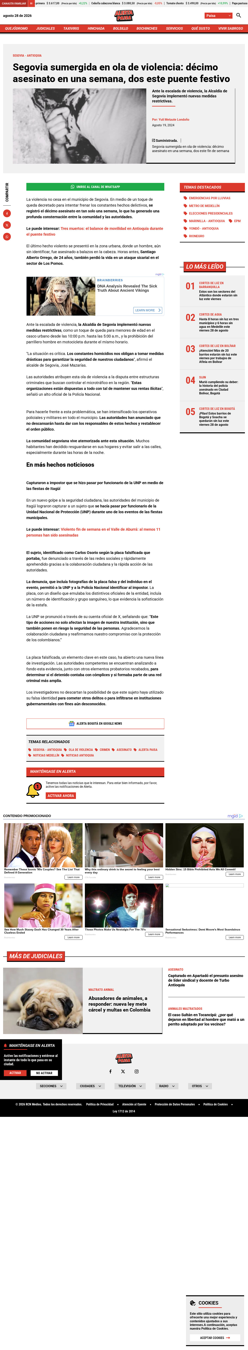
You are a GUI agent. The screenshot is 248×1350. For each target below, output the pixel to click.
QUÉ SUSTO (200, 28)
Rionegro (196, 236)
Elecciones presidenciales (211, 213)
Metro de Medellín (204, 206)
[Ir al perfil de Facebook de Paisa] (110, 1071)
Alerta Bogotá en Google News (99, 723)
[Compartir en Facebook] (7, 213)
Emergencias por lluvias (209, 198)
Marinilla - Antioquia (207, 221)
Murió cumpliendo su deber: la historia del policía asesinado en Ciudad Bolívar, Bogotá (218, 387)
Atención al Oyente (134, 1104)
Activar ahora (61, 795)
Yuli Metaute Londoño (174, 119)
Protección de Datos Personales (175, 1104)
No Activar (44, 1073)
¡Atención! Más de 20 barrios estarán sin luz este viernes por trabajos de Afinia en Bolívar (218, 356)
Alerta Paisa (148, 750)
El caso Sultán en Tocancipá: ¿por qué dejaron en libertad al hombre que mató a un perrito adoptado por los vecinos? (206, 1019)
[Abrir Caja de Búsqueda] (238, 16)
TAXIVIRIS (71, 28)
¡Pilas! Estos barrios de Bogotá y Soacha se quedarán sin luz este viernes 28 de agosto (215, 419)
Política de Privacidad (100, 1104)
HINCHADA (96, 28)
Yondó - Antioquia (204, 228)
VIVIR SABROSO (230, 28)
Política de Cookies (214, 1328)
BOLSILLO (120, 28)
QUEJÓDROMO (16, 28)
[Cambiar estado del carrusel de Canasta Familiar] (31, 3)
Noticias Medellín (46, 755)
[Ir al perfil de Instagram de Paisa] (137, 1071)
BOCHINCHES (147, 28)
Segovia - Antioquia (47, 750)
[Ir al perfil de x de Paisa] (123, 1071)
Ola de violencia (81, 750)
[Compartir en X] (7, 225)
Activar (15, 1073)
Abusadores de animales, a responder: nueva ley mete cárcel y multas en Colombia (119, 1004)
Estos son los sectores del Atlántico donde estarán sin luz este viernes (218, 295)
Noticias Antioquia (80, 755)
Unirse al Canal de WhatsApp (98, 187)
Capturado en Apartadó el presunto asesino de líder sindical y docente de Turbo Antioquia (205, 980)
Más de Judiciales (35, 956)
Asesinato (124, 750)
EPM (237, 221)
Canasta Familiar (14, 3)
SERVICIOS (174, 28)
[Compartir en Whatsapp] (7, 237)
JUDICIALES (45, 28)
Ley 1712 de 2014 (124, 1111)
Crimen (105, 750)
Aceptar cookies (212, 1338)
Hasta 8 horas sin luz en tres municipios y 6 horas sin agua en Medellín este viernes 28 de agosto (219, 324)
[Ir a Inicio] (124, 16)
